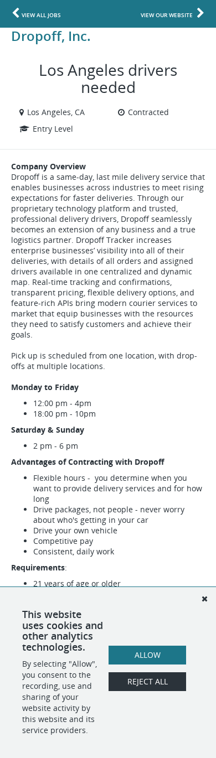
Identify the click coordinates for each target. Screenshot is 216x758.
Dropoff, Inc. (51, 36)
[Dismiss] (204, 598)
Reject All (147, 681)
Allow (148, 655)
